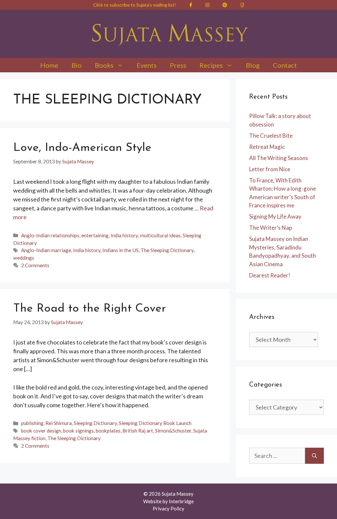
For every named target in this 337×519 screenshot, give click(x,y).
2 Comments (35, 265)
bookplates (108, 431)
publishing (32, 423)
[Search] (314, 456)
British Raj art (137, 431)
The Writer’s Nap (270, 227)
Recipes (211, 65)
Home (49, 65)
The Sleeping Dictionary (167, 250)
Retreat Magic (267, 146)
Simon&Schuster (173, 431)
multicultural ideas (160, 235)
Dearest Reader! (269, 275)
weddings (23, 258)
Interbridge (181, 501)
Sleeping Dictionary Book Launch (155, 423)
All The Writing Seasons (278, 157)
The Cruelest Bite (271, 135)
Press (178, 65)
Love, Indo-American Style (82, 148)
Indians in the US (120, 250)
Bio (76, 65)
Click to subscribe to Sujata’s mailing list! (134, 5)
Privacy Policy (168, 508)
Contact (285, 65)
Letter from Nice (269, 169)
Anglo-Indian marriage (46, 250)
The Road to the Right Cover (89, 309)
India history (124, 235)
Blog (253, 65)
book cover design (41, 431)
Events (147, 65)
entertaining (95, 235)
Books (104, 65)
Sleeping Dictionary (95, 423)
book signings (78, 431)
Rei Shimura (58, 423)
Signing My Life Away (275, 216)
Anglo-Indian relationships (50, 235)
